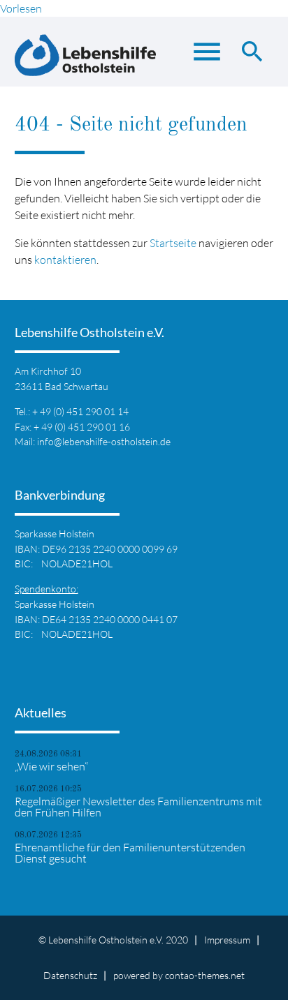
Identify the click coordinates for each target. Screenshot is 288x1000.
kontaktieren (65, 260)
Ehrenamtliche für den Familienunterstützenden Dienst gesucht (130, 853)
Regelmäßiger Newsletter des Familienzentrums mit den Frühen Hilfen (138, 807)
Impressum (227, 940)
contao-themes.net (205, 975)
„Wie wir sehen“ (51, 766)
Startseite (173, 243)
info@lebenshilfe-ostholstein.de (104, 441)
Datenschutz (70, 975)
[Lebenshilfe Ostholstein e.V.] (86, 58)
